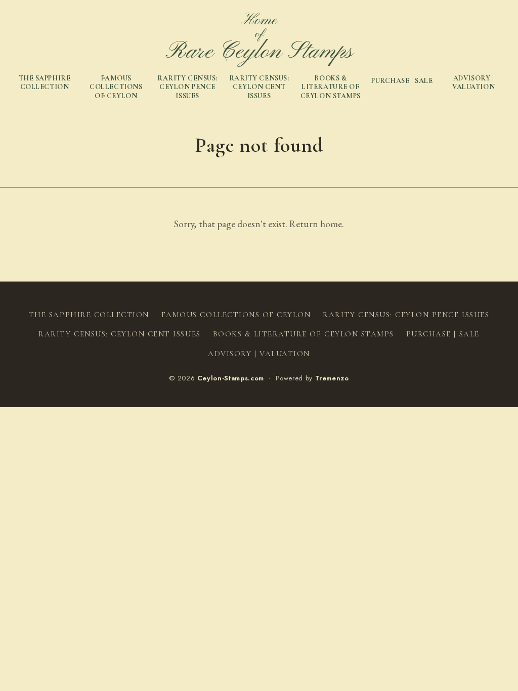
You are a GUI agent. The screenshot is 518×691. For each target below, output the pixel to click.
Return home (315, 224)
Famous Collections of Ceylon (116, 87)
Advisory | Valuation (473, 83)
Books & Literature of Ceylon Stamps (330, 87)
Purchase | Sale (402, 80)
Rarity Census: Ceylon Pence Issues (187, 87)
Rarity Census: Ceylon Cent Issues (259, 87)
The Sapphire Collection (45, 83)
